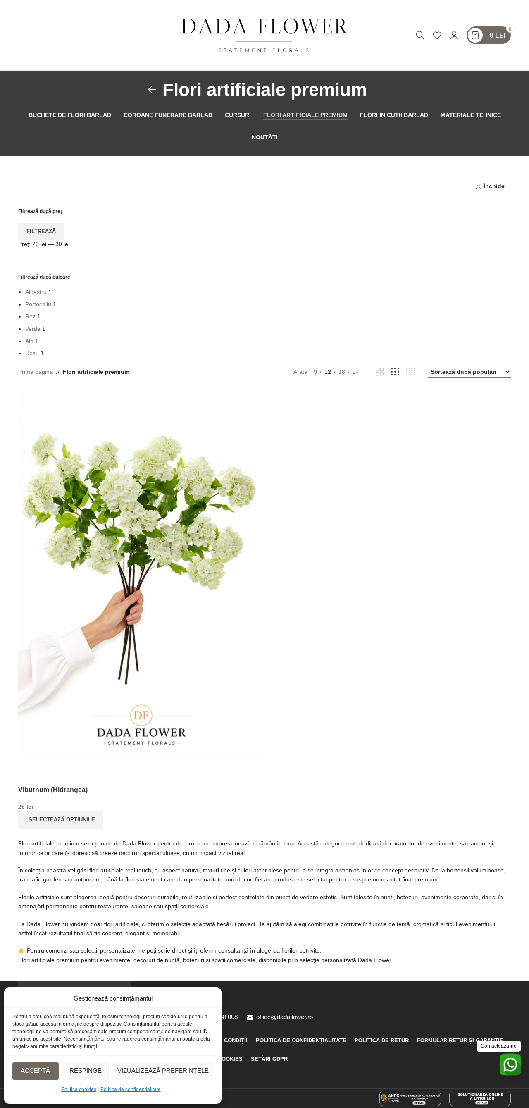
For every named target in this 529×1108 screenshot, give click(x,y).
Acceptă (35, 1070)
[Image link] (410, 1097)
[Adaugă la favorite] (28, 767)
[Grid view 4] (410, 372)
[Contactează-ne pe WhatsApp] (510, 1064)
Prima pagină (35, 371)
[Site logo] (264, 34)
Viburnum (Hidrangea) (53, 789)
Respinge (85, 1070)
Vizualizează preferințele (163, 1070)
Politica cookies (78, 1089)
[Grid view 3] (395, 372)
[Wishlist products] (437, 35)
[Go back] (152, 89)
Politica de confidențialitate (130, 1089)
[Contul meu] (454, 35)
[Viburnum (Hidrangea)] (142, 573)
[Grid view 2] (379, 372)
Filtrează (41, 231)
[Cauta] (420, 35)
